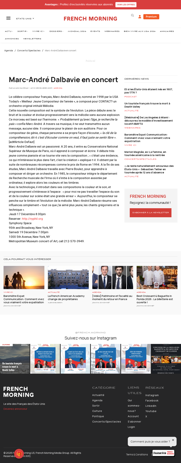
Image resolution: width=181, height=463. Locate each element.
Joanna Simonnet (12, 306)
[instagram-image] (15, 358)
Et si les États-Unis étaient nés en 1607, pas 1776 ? (148, 91)
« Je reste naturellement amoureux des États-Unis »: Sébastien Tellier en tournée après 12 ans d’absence (149, 169)
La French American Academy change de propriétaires (66, 297)
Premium (151, 16)
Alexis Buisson (55, 302)
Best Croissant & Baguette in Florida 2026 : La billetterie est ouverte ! (155, 299)
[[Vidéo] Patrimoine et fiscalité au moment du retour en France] (112, 277)
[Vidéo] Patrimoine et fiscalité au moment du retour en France (112, 297)
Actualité (131, 111)
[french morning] (90, 19)
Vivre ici (130, 145)
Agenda (8, 51)
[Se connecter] (139, 16)
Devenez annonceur (15, 408)
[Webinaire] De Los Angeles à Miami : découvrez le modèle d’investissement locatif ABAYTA (148, 120)
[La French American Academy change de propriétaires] (68, 277)
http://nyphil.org (32, 218)
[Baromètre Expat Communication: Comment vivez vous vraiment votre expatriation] (24, 277)
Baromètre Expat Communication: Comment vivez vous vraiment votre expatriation (147, 138)
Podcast (130, 97)
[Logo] (46, 392)
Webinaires (132, 128)
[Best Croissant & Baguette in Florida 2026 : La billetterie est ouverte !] (157, 277)
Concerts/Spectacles (28, 51)
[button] (133, 15)
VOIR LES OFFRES (126, 5)
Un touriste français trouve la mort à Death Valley (147, 105)
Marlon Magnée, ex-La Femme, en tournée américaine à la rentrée (145, 153)
